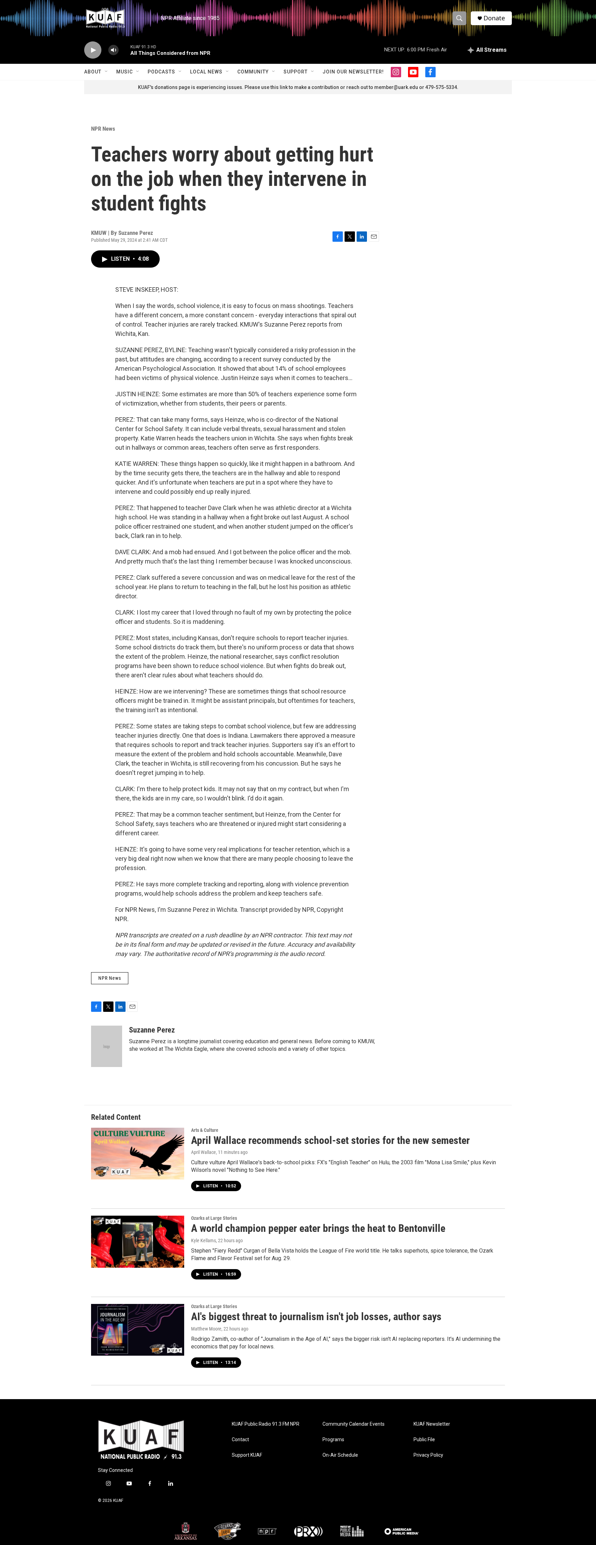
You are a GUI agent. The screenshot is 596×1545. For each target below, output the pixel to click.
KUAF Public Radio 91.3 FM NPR (265, 1424)
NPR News (103, 128)
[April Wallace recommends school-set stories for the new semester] (137, 1153)
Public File (424, 1439)
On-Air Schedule (340, 1455)
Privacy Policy (428, 1455)
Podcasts (161, 71)
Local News (206, 71)
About (92, 71)
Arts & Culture (204, 1130)
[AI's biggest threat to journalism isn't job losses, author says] (137, 1330)
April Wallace (203, 1152)
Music (124, 71)
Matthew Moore (206, 1329)
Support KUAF (247, 1455)
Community (253, 71)
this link (279, 87)
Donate (494, 18)
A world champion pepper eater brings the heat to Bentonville (318, 1228)
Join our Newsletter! (353, 71)
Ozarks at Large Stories (214, 1218)
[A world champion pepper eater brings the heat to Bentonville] (137, 1241)
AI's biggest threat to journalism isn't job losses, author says (316, 1316)
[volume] (113, 50)
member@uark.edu (396, 87)
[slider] (124, 49)
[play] (92, 50)
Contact (240, 1439)
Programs (333, 1439)
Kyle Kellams (203, 1240)
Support (296, 71)
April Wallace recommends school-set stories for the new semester (330, 1140)
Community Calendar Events (353, 1424)
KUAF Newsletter (432, 1424)
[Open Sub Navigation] (106, 71)
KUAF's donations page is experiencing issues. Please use (204, 87)
